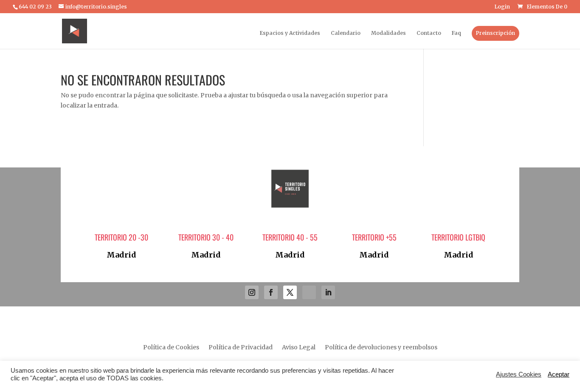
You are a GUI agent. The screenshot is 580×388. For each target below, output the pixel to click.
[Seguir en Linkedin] (328, 292)
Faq (456, 33)
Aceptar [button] (558, 374)
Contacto (429, 33)
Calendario (345, 33)
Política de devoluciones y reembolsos (381, 347)
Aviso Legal (298, 347)
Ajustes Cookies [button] (518, 374)
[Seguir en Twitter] (290, 292)
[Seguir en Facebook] (271, 292)
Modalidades (388, 33)
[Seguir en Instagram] (252, 292)
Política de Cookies (171, 347)
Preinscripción (495, 33)
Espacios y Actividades (290, 33)
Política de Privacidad (240, 347)
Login (502, 7)
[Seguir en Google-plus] (309, 292)
